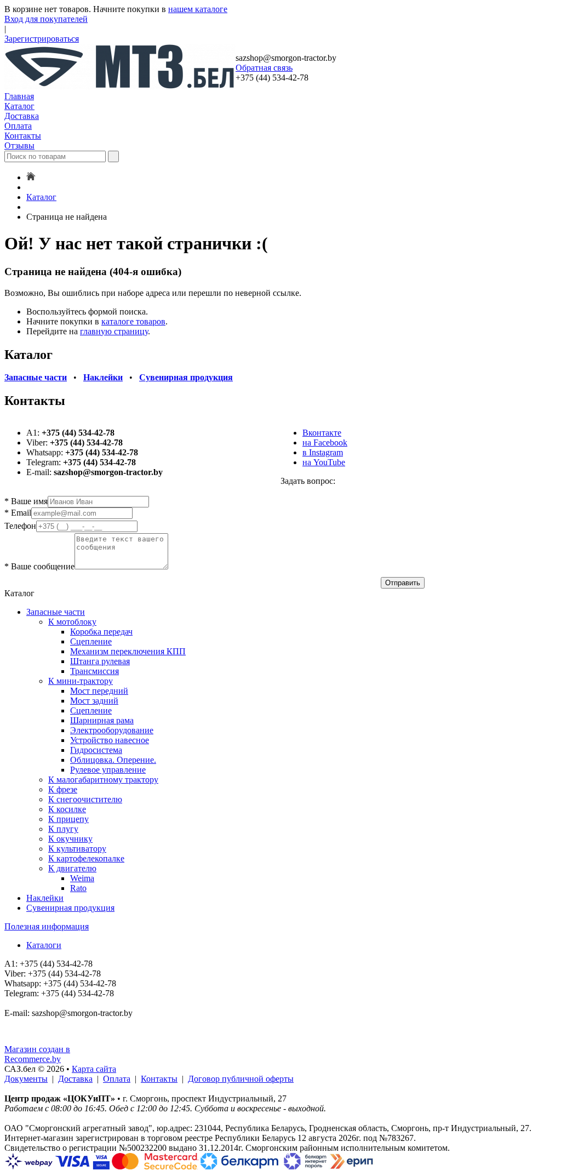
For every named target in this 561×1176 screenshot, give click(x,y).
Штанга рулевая (100, 661)
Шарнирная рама (102, 720)
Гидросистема (96, 750)
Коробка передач (101, 631)
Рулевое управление (108, 769)
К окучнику (70, 838)
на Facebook (324, 442)
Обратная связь (264, 67)
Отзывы (19, 145)
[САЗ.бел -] (120, 86)
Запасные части (55, 611)
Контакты (22, 135)
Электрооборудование (111, 730)
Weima (82, 878)
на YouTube (323, 462)
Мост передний (99, 690)
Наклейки (45, 898)
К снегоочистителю (85, 799)
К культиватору (77, 848)
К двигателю (72, 868)
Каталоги (43, 945)
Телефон (20, 525)
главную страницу (114, 331)
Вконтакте (321, 432)
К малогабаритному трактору (103, 779)
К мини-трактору (80, 681)
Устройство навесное (109, 740)
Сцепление (91, 641)
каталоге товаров (133, 321)
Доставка (21, 116)
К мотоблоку (72, 621)
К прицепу (68, 819)
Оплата (18, 125)
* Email (17, 512)
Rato (78, 888)
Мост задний (94, 700)
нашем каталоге (197, 9)
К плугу (63, 829)
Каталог (19, 106)
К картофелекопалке (86, 858)
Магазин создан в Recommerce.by (37, 1054)
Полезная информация (46, 926)
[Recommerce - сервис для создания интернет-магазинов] (11, 1039)
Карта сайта (94, 1069)
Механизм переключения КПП (128, 651)
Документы (26, 1078)
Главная (19, 96)
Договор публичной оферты (241, 1078)
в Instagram (322, 452)
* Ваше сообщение (39, 566)
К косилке (67, 809)
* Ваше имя (26, 501)
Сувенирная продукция (70, 907)
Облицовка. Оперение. (113, 759)
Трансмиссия (94, 671)
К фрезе (62, 789)
